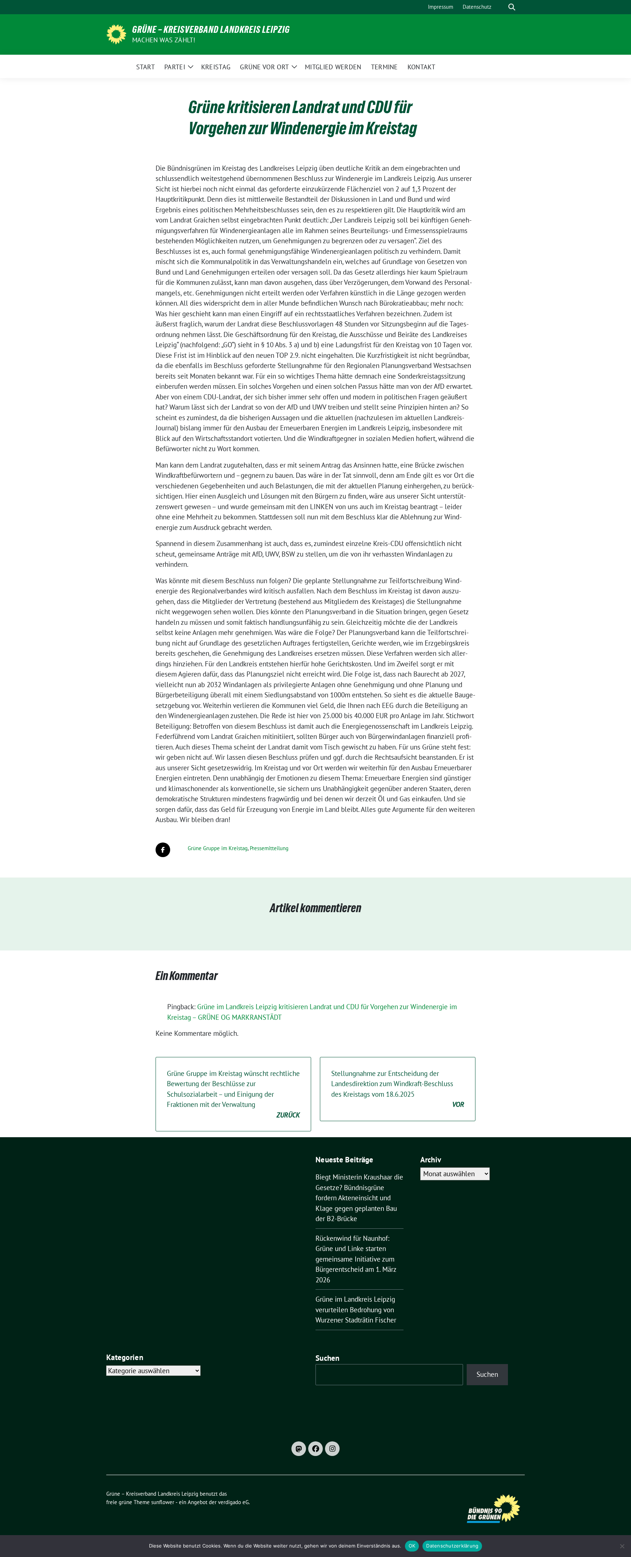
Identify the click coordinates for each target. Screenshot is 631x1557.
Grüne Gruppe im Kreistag (218, 848)
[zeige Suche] (512, 7)
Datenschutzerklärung (452, 1546)
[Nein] (622, 1546)
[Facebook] (315, 1448)
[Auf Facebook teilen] (163, 850)
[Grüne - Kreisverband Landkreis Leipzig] (116, 33)
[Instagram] (332, 1448)
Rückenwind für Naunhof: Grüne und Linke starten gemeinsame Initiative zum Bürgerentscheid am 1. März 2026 (356, 1259)
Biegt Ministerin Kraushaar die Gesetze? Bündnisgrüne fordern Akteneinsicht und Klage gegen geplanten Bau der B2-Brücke (359, 1198)
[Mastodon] (298, 1448)
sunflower (162, 1502)
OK (412, 1546)
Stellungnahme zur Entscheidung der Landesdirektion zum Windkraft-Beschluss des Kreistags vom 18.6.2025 (397, 1089)
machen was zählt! (163, 40)
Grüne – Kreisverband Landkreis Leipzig (211, 29)
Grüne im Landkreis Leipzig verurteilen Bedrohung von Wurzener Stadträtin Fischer (356, 1309)
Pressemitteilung (269, 848)
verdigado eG (233, 1502)
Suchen (328, 1358)
